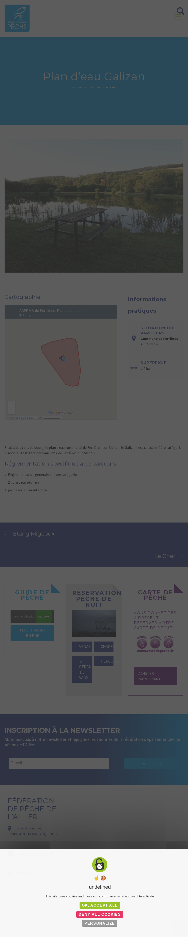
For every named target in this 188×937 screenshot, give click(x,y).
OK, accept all (100, 905)
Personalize (99, 923)
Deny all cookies (100, 914)
